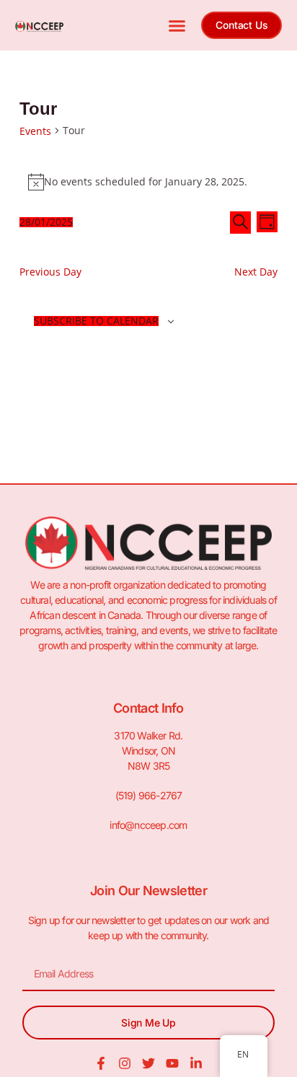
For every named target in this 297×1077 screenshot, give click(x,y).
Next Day (256, 271)
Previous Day (50, 271)
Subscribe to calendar (96, 321)
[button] (177, 25)
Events (35, 131)
